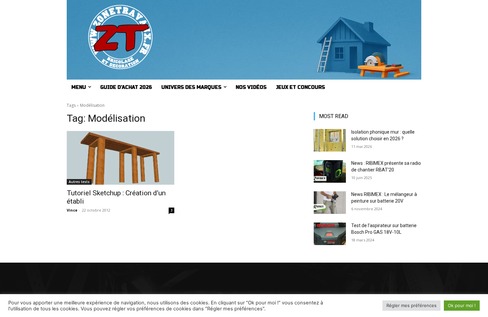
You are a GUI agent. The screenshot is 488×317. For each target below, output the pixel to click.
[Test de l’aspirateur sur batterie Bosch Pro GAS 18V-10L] (330, 233)
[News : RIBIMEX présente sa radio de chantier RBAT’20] (330, 171)
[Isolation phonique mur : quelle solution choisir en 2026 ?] (330, 140)
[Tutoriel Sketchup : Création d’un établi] (120, 158)
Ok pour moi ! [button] (462, 305)
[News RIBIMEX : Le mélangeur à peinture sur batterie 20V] (330, 202)
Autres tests (79, 181)
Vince (72, 210)
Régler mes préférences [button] (411, 305)
